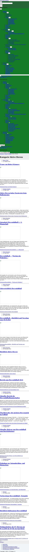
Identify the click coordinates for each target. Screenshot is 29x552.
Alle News (7, 84)
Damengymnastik (12, 117)
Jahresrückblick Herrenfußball (11, 288)
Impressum (5, 544)
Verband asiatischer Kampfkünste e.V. (16, 103)
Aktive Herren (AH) (12, 88)
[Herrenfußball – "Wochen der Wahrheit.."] (10, 272)
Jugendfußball (11, 92)
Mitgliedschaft (8, 134)
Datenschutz (5, 545)
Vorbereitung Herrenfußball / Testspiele (14, 496)
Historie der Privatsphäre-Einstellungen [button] (11, 547)
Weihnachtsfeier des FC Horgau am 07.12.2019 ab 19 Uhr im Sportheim (12, 527)
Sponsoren (5, 131)
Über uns (5, 133)
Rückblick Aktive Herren (9, 352)
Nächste (2, 542)
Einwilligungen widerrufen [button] (8, 549)
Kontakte (7, 135)
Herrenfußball (11, 91)
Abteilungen (5, 99)
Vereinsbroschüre (9, 140)
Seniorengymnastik (12, 118)
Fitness (6, 106)
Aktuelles (5, 83)
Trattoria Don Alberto (10, 137)
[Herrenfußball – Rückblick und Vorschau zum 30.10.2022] (10, 335)
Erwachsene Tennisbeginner (14, 128)
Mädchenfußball (11, 93)
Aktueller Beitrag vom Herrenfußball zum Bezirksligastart (13, 430)
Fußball (7, 87)
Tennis (6, 98)
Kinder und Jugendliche (13, 124)
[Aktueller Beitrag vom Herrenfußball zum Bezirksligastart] (10, 446)
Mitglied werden (11, 127)
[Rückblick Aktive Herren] (10, 364)
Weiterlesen (8, 186)
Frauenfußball (11, 90)
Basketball (7, 105)
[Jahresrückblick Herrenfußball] (10, 303)
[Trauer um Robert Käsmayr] (10, 177)
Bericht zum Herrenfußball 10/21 (11, 380)
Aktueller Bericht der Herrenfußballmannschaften (10, 397)
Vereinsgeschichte (9, 139)
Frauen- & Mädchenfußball (14, 110)
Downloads (7, 142)
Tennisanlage (11, 130)
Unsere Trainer (11, 102)
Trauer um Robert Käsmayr (10, 164)
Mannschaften (11, 123)
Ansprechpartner (11, 129)
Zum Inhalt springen (4, 0)
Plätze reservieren (12, 126)
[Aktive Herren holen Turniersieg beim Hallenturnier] (10, 207)
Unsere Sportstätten (9, 136)
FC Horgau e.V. (3, 77)
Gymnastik (7, 94)
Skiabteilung (8, 97)
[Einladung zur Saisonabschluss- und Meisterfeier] (10, 480)
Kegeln (6, 96)
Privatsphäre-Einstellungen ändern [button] (10, 546)
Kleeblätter (7, 141)
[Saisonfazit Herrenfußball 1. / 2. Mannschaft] (10, 239)
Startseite (5, 81)
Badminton (7, 86)
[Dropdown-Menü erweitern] (7, 83)
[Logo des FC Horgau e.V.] (6, 76)
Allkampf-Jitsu (8, 85)
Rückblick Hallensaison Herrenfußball (13, 511)
